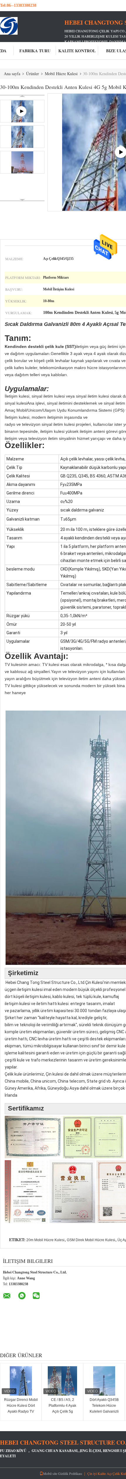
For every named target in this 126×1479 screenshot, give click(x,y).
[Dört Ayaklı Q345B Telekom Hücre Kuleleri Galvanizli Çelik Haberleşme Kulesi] (104, 1381)
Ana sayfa (12, 73)
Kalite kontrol (77, 51)
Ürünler (32, 73)
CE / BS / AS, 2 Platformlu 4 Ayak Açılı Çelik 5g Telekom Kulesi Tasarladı (62, 1411)
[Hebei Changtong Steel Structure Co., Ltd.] (32, 26)
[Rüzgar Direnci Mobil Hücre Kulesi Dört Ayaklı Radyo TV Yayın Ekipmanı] (20, 1381)
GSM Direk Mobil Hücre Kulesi (91, 1240)
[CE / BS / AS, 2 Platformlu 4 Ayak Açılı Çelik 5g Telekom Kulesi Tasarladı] (62, 1381)
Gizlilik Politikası (70, 1473)
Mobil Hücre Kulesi (61, 73)
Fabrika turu (34, 51)
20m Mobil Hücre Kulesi (45, 1240)
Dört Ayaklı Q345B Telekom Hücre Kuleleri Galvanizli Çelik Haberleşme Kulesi (104, 1411)
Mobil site (50, 1473)
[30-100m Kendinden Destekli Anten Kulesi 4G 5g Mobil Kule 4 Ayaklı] (22, 136)
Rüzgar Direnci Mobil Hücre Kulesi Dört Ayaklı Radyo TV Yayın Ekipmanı (21, 1408)
